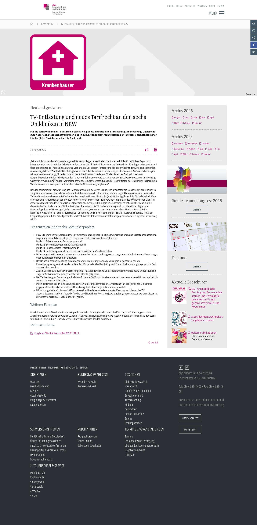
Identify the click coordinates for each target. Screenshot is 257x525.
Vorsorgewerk (37, 482)
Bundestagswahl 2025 (93, 375)
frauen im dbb (85, 441)
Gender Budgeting (134, 414)
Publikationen (87, 429)
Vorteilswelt (36, 487)
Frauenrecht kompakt (41, 459)
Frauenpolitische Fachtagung (140, 441)
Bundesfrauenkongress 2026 (197, 200)
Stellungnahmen (133, 423)
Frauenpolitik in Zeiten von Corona (48, 450)
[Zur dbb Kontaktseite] (253, 30)
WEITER (197, 209)
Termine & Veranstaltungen (144, 429)
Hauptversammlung (135, 450)
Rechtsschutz (37, 477)
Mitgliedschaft (37, 473)
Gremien (34, 391)
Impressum (190, 429)
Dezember (178, 143)
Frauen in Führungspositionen (45, 441)
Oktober (205, 143)
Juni (195, 117)
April (212, 117)
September (179, 148)
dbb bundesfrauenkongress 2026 (142, 446)
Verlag (33, 496)
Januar (198, 122)
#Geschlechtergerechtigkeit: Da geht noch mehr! (207, 318)
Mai (203, 117)
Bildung (129, 405)
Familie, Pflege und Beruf (138, 391)
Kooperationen (38, 405)
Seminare (130, 455)
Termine (179, 257)
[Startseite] (31, 24)
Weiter (197, 266)
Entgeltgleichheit (134, 395)
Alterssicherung (133, 400)
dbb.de (170, 6)
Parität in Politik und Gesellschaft (47, 436)
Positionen (132, 375)
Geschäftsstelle (38, 395)
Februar (186, 122)
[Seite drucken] (153, 150)
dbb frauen (38, 375)
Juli (187, 117)
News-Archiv (47, 24)
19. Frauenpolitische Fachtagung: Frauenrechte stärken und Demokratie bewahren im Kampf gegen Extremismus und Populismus (207, 297)
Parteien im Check (87, 386)
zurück (154, 342)
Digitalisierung (37, 455)
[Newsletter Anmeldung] (253, 37)
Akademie (35, 491)
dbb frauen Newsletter (89, 446)
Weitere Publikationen (203, 332)
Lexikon (220, 6)
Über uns (34, 382)
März (176, 122)
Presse (179, 6)
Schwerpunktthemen (45, 429)
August (177, 117)
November (192, 143)
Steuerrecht (131, 386)
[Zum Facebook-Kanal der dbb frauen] (253, 45)
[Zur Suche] (253, 23)
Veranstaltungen (206, 6)
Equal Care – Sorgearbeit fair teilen (48, 446)
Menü (213, 13)
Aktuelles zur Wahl (87, 382)
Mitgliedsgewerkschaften (43, 400)
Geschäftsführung (39, 386)
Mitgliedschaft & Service (47, 466)
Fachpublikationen (87, 436)
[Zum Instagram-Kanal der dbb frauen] (253, 52)
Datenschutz (190, 418)
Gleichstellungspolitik (136, 382)
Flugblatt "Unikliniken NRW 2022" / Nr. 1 (56, 333)
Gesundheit (131, 409)
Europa (128, 418)
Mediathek (190, 6)
